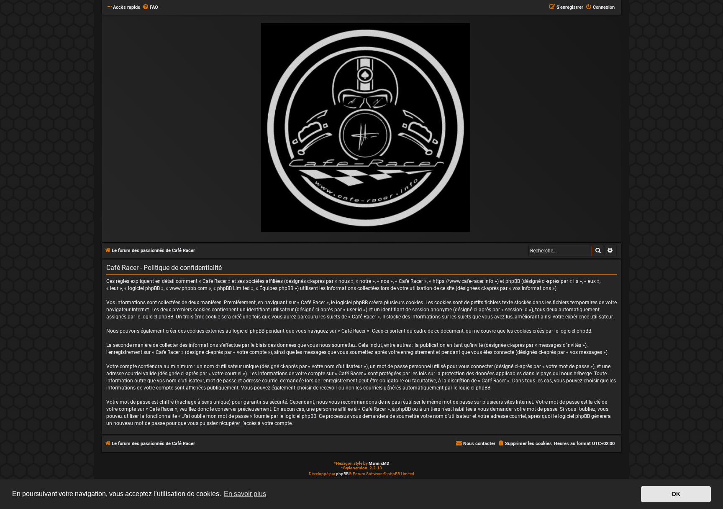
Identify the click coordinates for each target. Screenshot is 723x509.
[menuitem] (150, 8)
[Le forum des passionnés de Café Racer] (365, 128)
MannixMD (379, 463)
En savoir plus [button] (245, 493)
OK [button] (676, 494)
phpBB (342, 473)
